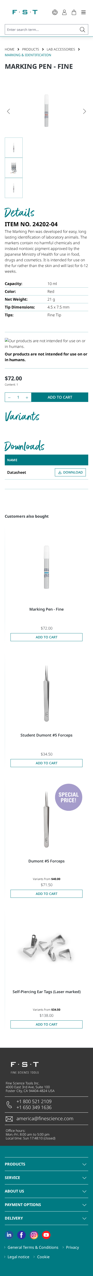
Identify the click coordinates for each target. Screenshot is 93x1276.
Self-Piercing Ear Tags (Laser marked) (47, 991)
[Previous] (8, 111)
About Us (14, 1191)
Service (12, 1177)
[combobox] (41, 29)
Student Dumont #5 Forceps (46, 735)
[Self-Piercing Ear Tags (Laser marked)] (46, 950)
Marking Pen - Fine (46, 609)
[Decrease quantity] (8, 397)
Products (15, 1164)
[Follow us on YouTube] (46, 1235)
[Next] (84, 111)
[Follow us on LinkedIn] (9, 1235)
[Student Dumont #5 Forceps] (46, 693)
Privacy (72, 1247)
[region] (46, 141)
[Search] (82, 29)
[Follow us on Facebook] (21, 1235)
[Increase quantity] (28, 397)
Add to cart (60, 397)
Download (73, 472)
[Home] (25, 12)
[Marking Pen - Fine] (46, 567)
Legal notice (18, 1256)
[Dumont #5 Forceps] (46, 819)
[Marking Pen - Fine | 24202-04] (46, 111)
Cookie (43, 1256)
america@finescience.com (44, 1118)
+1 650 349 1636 (34, 1107)
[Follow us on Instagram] (34, 1235)
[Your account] (64, 12)
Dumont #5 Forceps (46, 861)
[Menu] (83, 12)
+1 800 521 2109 (34, 1101)
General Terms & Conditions (33, 1247)
